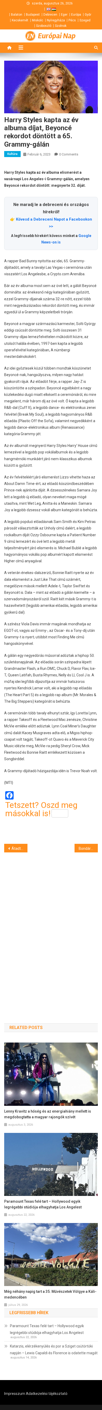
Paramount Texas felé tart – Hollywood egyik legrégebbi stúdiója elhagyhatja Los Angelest (43, 1204)
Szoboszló (43, 26)
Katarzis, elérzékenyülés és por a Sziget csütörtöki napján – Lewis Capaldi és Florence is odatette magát (54, 1349)
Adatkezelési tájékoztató (46, 1394)
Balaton (16, 14)
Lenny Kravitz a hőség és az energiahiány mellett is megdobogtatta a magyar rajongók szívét (47, 1114)
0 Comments (68, 154)
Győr (88, 14)
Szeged (85, 20)
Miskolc (37, 20)
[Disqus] (51, 928)
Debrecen (50, 14)
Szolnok (60, 26)
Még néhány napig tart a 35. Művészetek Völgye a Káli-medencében (50, 1294)
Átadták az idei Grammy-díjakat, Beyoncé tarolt (20, 848)
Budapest (33, 14)
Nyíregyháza (56, 20)
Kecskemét (20, 20)
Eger (64, 14)
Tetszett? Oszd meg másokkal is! (41, 809)
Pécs (72, 20)
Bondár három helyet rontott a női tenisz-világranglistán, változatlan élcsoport (88, 848)
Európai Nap (57, 36)
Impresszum (14, 1394)
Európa (76, 14)
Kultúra (12, 154)
